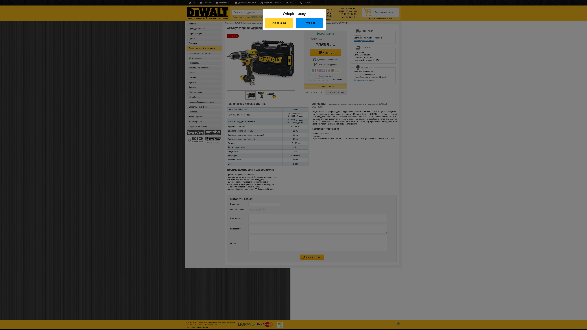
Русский (310, 22)
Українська (279, 22)
